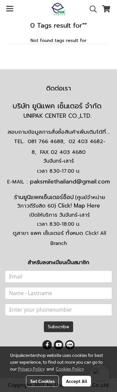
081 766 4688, (46, 141)
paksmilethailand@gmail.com (70, 181)
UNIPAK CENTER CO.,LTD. (58, 116)
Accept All (76, 381)
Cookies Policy (70, 369)
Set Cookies (42, 381)
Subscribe (58, 326)
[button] (91, 9)
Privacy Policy (31, 369)
